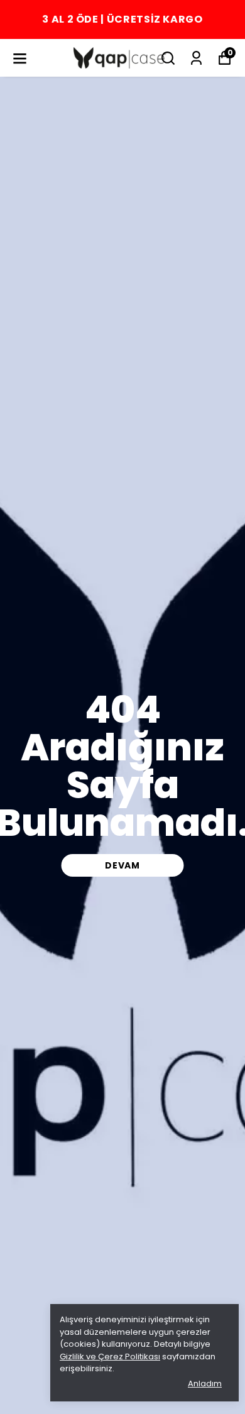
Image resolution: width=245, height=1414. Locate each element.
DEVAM (122, 865)
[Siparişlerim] (196, 58)
